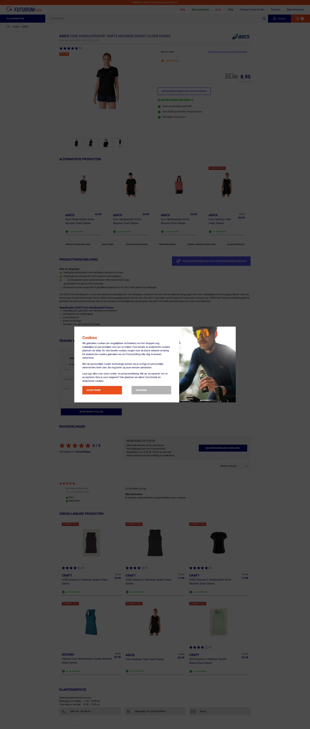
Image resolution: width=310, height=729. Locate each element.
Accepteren (93, 390)
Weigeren (141, 390)
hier (90, 373)
